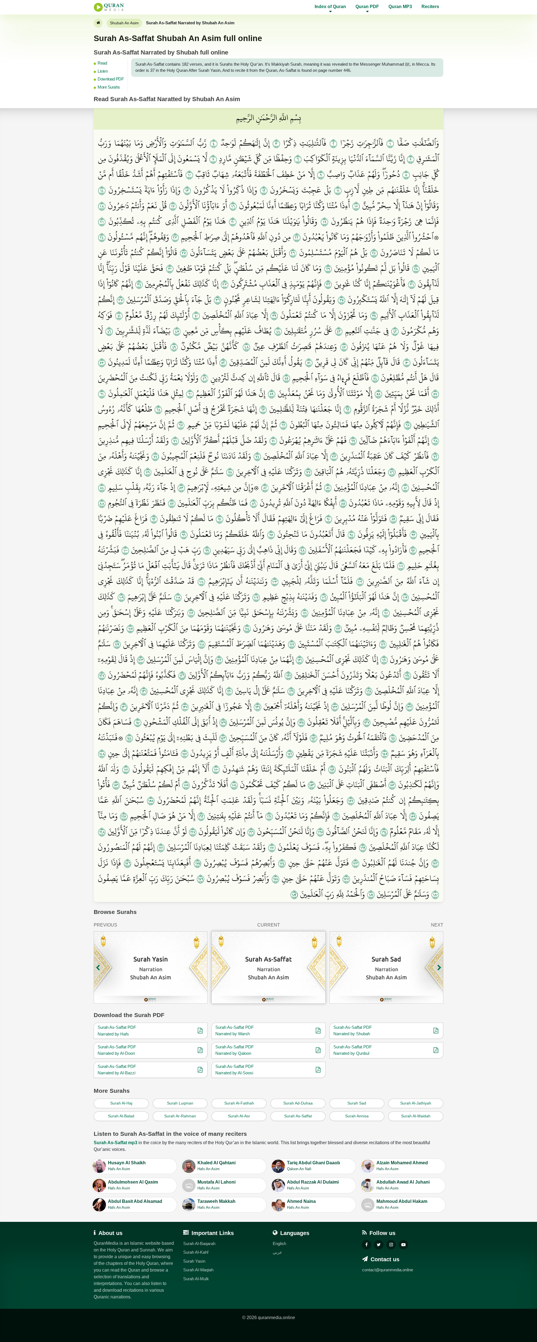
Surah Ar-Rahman (180, 1116)
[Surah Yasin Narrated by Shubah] (151, 967)
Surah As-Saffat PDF (117, 1027)
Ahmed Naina (301, 1204)
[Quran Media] (109, 7)
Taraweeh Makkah (216, 1204)
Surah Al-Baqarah (199, 1243)
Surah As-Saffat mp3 (115, 1142)
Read (102, 63)
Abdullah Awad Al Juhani (403, 1185)
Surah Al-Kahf (195, 1252)
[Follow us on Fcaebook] (366, 1245)
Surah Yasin (194, 1261)
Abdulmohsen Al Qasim (133, 1185)
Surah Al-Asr (239, 1116)
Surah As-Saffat (298, 1116)
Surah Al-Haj (121, 1103)
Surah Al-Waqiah (198, 1269)
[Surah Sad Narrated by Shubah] (386, 967)
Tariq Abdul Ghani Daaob (313, 1165)
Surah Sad (356, 1103)
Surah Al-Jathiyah (415, 1103)
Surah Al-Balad (121, 1116)
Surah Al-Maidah (415, 1116)
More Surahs (109, 87)
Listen (103, 71)
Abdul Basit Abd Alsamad (135, 1204)
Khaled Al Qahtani (216, 1165)
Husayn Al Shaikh (127, 1165)
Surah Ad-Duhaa (298, 1103)
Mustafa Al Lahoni (216, 1185)
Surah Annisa (357, 1116)
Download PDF (111, 79)
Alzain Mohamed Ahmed (402, 1165)
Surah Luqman (180, 1103)
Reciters (430, 6)
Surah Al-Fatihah (239, 1103)
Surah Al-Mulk (196, 1278)
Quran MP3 (400, 6)
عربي (277, 1252)
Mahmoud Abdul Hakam (401, 1204)
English (279, 1243)
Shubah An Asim (124, 23)
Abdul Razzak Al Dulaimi (313, 1185)
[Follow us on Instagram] (391, 1245)
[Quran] (98, 23)
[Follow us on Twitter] (378, 1245)
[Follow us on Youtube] (403, 1245)
